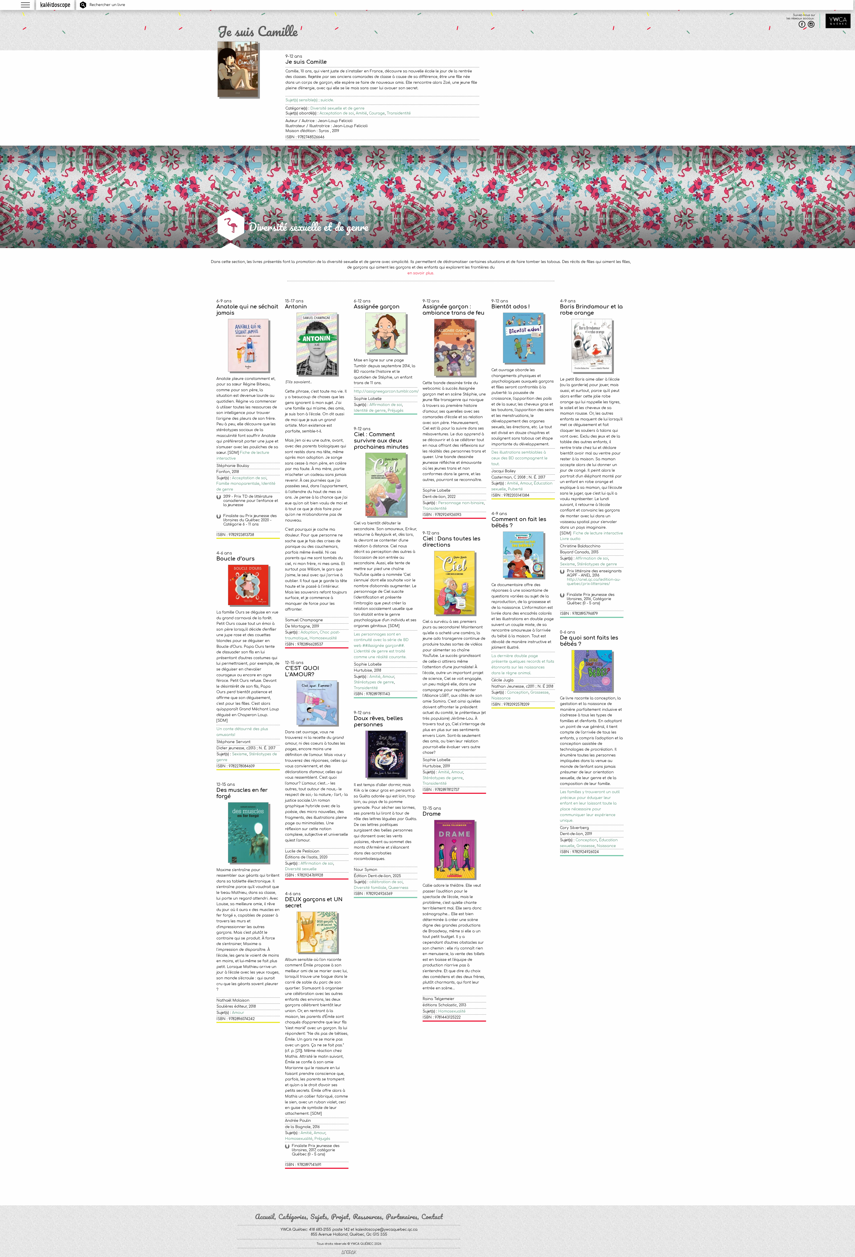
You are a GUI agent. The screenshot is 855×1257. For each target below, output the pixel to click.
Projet (340, 1216)
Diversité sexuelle (301, 869)
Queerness (398, 888)
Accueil (265, 1216)
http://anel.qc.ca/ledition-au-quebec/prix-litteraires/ (594, 582)
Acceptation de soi (337, 113)
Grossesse (539, 693)
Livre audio (570, 539)
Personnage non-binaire (461, 503)
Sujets (318, 1216)
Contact (432, 1216)
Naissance (501, 698)
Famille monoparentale (237, 484)
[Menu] (25, 5)
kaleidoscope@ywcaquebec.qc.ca (386, 1230)
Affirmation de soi (385, 405)
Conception (517, 693)
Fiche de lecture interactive (598, 533)
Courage (377, 113)
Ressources (367, 1216)
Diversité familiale (370, 888)
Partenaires (401, 1216)
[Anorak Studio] (349, 1253)
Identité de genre (370, 411)
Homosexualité (323, 638)
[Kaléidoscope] (55, 5)
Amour (526, 483)
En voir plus (421, 1185)
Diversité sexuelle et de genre (337, 108)
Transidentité (399, 113)
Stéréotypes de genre (597, 564)
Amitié (361, 113)
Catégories (292, 1216)
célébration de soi (386, 882)
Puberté (515, 489)
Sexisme (567, 564)
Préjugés (395, 411)
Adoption (309, 632)
